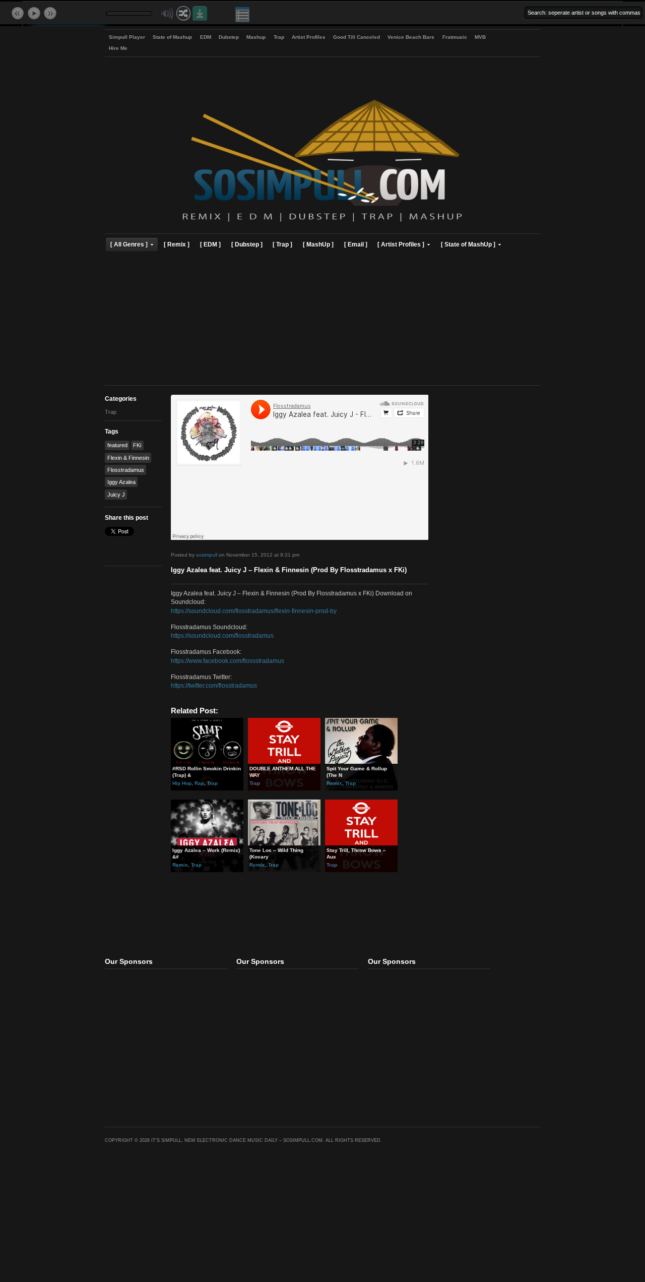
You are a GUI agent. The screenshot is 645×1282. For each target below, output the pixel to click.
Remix (334, 783)
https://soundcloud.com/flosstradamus (222, 635)
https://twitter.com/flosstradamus (214, 685)
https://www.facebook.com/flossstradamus (227, 660)
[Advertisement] (322, 319)
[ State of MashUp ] (468, 244)
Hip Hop (181, 783)
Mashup (256, 37)
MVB (480, 37)
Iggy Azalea (121, 482)
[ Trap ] (282, 244)
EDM (205, 37)
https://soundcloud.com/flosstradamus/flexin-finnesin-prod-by (254, 610)
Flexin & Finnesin (128, 458)
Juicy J (116, 495)
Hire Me (118, 48)
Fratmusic (454, 37)
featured (117, 445)
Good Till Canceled (356, 37)
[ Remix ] (176, 244)
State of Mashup (172, 37)
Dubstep (229, 37)
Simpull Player (127, 37)
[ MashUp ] (318, 244)
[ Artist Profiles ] (400, 244)
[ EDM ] (210, 244)
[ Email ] (355, 244)
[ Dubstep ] (247, 244)
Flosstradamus (125, 470)
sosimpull (206, 555)
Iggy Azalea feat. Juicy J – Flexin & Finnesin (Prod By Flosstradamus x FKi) (289, 570)
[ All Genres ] (129, 244)
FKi (137, 445)
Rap (199, 783)
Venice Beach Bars (411, 37)
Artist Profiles (309, 37)
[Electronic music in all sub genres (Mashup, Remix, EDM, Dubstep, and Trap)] (322, 223)
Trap (279, 37)
